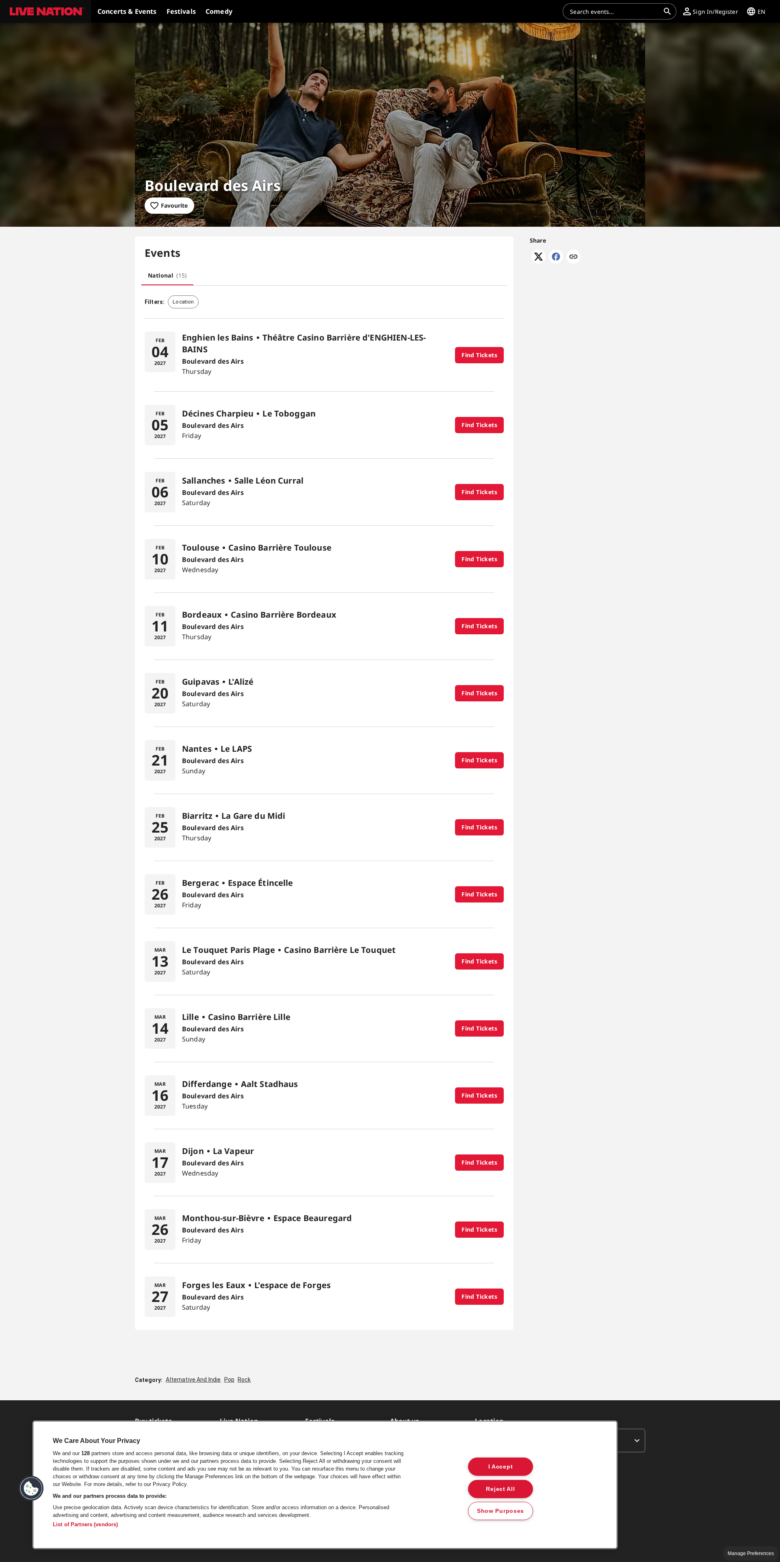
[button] (45, 11)
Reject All (500, 1488)
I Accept (500, 1466)
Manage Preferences (751, 1553)
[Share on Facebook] (556, 261)
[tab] (167, 275)
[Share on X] (538, 261)
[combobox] (615, 11)
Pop (229, 1379)
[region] (325, 1485)
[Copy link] (573, 257)
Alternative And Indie (193, 1379)
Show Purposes (500, 1511)
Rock (244, 1379)
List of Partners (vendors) (85, 1524)
